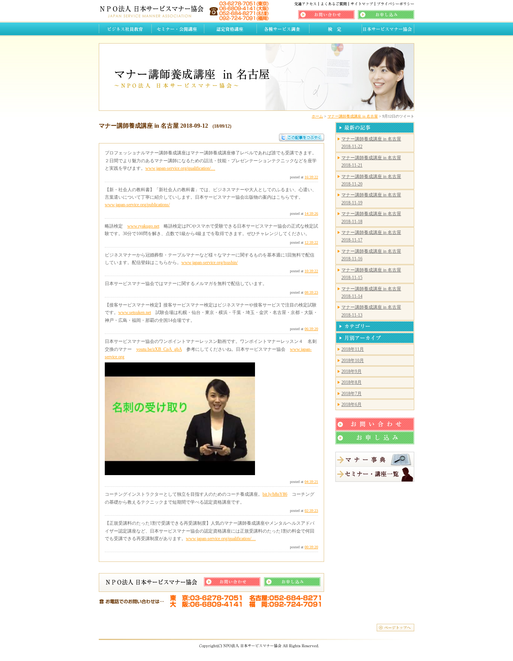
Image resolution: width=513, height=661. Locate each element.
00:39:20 (311, 547)
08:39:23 (311, 292)
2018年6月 (351, 404)
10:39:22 (311, 271)
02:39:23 (311, 511)
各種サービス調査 (282, 29)
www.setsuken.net (134, 312)
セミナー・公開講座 (177, 29)
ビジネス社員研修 (125, 29)
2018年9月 (351, 371)
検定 (335, 29)
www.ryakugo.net (143, 226)
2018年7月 (351, 393)
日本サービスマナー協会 (388, 29)
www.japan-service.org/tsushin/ (209, 262)
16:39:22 (311, 177)
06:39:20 (311, 329)
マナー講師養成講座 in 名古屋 (352, 116)
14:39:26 (311, 213)
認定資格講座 (230, 29)
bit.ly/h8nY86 (275, 494)
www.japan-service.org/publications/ (137, 204)
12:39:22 (311, 242)
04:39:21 (311, 482)
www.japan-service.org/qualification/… (180, 168)
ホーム (317, 116)
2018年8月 (351, 382)
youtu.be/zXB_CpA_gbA (159, 349)
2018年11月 (352, 349)
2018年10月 (352, 360)
